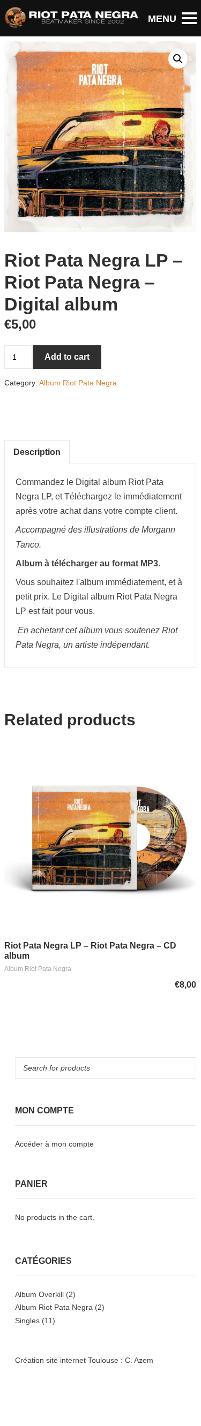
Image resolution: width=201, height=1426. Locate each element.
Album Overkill (39, 1294)
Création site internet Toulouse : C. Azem (84, 1360)
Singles (27, 1320)
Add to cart (67, 356)
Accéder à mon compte (54, 1144)
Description (37, 452)
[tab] (37, 452)
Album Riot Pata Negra (78, 382)
